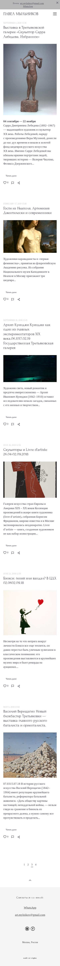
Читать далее (11, 176)
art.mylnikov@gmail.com (32, 3)
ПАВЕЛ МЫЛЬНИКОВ (20, 14)
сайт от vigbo (30, 958)
